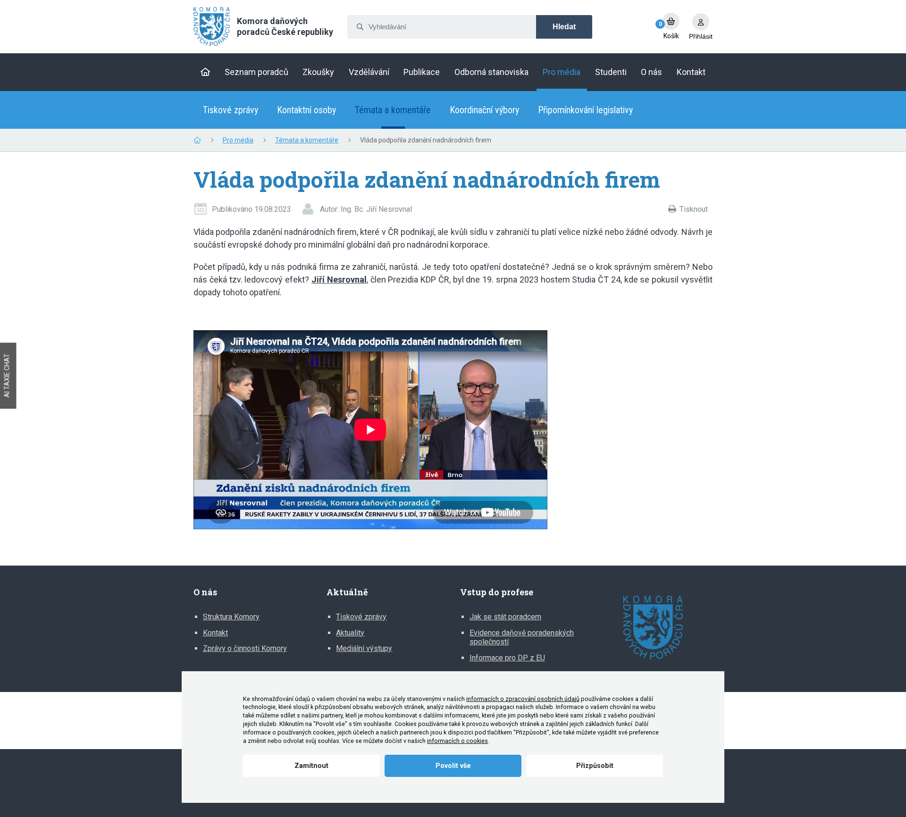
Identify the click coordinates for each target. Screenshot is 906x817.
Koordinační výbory (484, 110)
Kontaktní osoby (306, 110)
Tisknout (694, 209)
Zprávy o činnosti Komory (245, 648)
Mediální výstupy (364, 648)
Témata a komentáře (393, 110)
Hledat (564, 27)
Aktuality (350, 632)
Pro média (238, 140)
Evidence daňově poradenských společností (522, 637)
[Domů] (205, 72)
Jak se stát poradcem (505, 616)
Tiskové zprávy (230, 110)
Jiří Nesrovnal (339, 279)
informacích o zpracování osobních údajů (522, 698)
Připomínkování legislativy (585, 110)
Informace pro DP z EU (507, 657)
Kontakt (215, 632)
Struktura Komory (231, 616)
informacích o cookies (457, 740)
